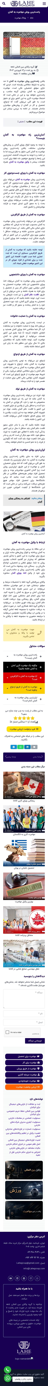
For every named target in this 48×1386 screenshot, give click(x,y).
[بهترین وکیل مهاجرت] (24, 886)
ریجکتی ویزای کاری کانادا (24, 800)
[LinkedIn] (17, 1278)
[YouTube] (10, 1278)
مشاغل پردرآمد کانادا (24, 935)
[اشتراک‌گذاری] (27, 747)
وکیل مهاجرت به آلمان (19, 162)
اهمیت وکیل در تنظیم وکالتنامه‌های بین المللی (23, 1135)
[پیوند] (24, 634)
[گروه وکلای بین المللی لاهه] (22, 4)
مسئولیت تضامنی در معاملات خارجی (24, 1118)
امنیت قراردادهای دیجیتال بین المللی (24, 1140)
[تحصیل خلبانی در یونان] (24, 852)
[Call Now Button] (7, 1369)
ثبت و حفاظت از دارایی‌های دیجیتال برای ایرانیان (24, 1105)
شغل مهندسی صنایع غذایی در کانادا (24, 969)
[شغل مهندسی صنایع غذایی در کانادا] (24, 953)
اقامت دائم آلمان (31, 294)
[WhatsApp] (37, 1278)
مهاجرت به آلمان (22, 179)
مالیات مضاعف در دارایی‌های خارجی (24, 1148)
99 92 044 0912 (32, 1257)
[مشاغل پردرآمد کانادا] (24, 920)
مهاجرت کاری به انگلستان (24, 834)
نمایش (21, 121)
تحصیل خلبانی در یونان (24, 868)
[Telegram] (24, 1278)
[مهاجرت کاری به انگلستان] (24, 819)
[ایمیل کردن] (34, 747)
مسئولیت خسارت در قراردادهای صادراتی (22, 1129)
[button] (44, 3)
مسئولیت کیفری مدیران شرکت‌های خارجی (25, 1123)
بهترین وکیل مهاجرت (24, 901)
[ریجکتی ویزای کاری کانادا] (24, 785)
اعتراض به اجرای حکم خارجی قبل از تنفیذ (24, 1154)
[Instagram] (30, 1278)
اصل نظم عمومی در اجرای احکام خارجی (23, 1144)
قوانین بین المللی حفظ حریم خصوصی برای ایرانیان (23, 1112)
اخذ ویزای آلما (19, 573)
